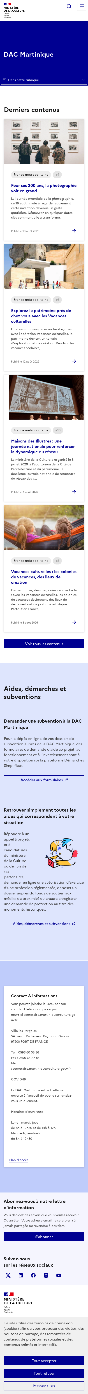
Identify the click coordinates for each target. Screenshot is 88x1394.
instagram (46, 1275)
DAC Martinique (28, 54)
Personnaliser (44, 1386)
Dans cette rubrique (23, 80)
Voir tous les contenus (44, 643)
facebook (33, 1275)
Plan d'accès (18, 1160)
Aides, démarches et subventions (41, 923)
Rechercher (69, 6)
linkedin (20, 1275)
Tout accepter (44, 1360)
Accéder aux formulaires (42, 780)
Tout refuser (44, 1373)
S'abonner (44, 1236)
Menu (81, 6)
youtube (58, 1275)
